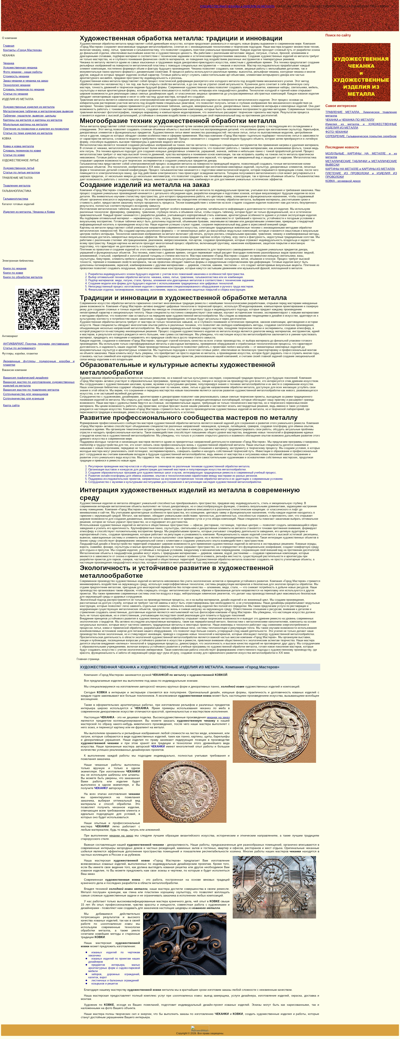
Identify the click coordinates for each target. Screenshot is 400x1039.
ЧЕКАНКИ (158, 746)
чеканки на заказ (218, 717)
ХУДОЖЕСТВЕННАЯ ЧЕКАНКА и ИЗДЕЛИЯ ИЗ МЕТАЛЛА (237, 6)
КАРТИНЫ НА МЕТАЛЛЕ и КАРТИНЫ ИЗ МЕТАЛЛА (360, 168)
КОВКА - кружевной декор (343, 181)
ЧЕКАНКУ (101, 788)
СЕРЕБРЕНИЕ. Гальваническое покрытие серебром (360, 136)
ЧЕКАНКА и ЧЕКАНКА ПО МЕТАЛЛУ (349, 119)
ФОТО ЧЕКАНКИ (336, 131)
